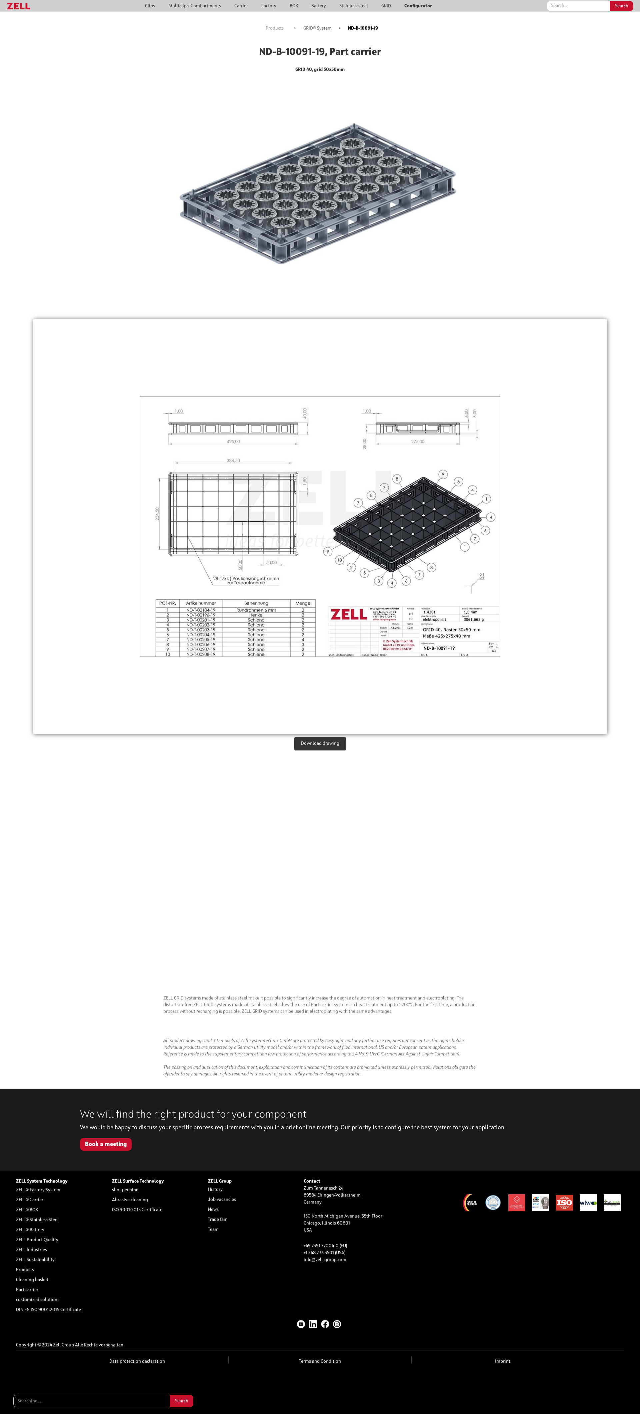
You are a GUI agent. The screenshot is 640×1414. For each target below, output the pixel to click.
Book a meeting (106, 1144)
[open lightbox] (320, 526)
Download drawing (320, 743)
